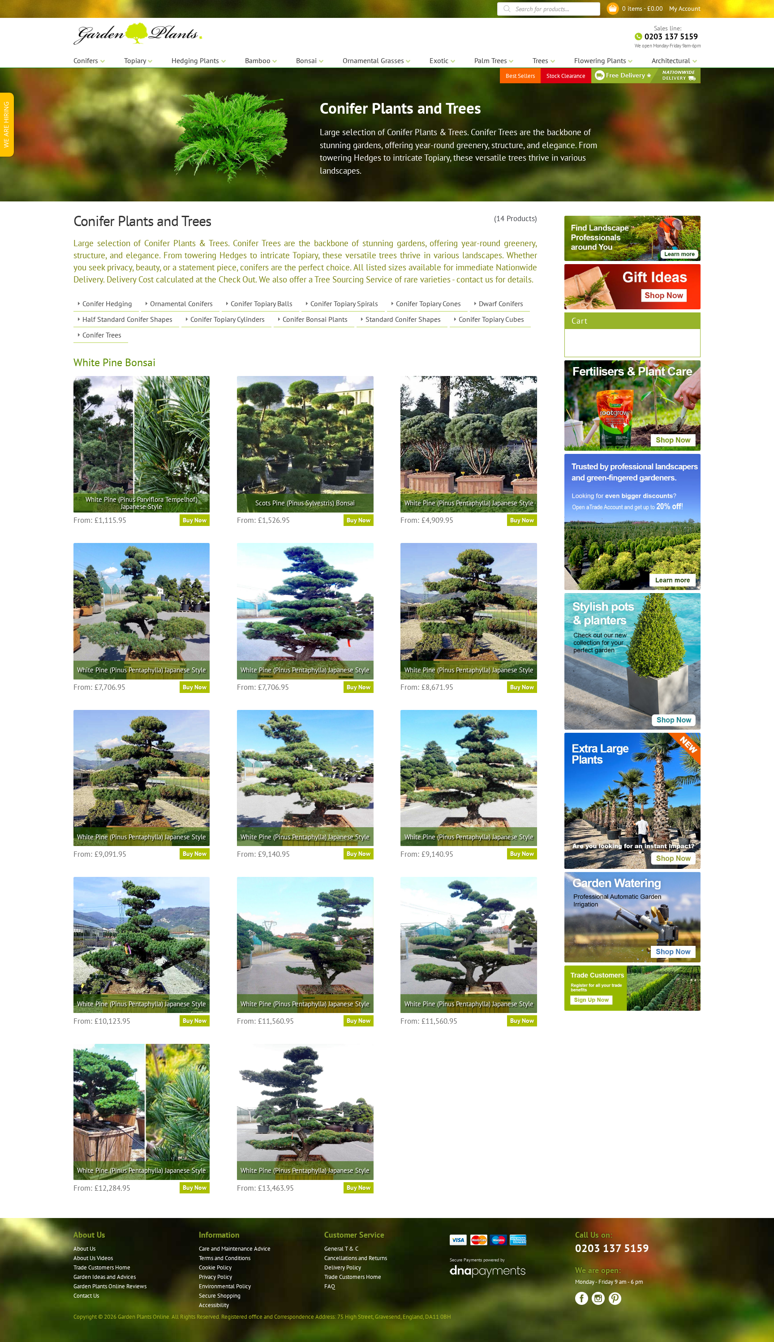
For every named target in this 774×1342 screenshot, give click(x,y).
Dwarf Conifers (501, 303)
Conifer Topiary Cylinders (227, 319)
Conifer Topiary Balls (261, 303)
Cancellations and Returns (355, 1258)
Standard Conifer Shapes (403, 319)
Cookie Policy (215, 1267)
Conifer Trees (101, 334)
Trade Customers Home (101, 1267)
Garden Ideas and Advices (104, 1277)
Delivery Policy (342, 1267)
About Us (84, 1248)
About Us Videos (93, 1258)
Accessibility (214, 1305)
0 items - (642, 8)
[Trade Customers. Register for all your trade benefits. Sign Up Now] (632, 988)
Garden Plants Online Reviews (109, 1286)
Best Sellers (520, 76)
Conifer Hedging (107, 303)
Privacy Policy (215, 1277)
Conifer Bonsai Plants (315, 319)
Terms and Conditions (224, 1258)
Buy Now (194, 520)
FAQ (329, 1286)
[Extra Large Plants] (632, 801)
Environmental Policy (225, 1286)
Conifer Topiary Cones (428, 303)
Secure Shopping (220, 1295)
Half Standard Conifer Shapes (127, 319)
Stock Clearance (565, 76)
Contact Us (86, 1295)
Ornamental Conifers (181, 303)
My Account (685, 8)
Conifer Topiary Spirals (344, 303)
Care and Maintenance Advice (235, 1248)
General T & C (341, 1248)
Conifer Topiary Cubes (491, 319)
